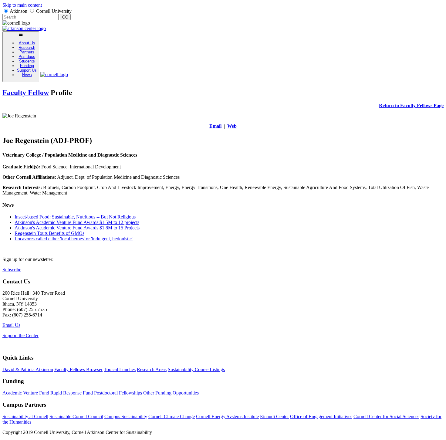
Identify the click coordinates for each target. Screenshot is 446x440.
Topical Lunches (120, 369)
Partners (26, 52)
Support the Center (20, 335)
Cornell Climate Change (171, 416)
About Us (27, 43)
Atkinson (18, 11)
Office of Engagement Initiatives (321, 416)
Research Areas (152, 369)
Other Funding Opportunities (171, 392)
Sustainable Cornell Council (76, 416)
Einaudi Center (274, 416)
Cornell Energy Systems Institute (227, 416)
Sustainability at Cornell (25, 416)
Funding (27, 65)
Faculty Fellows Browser (78, 369)
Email (215, 126)
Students (27, 61)
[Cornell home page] (54, 74)
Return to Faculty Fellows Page (411, 105)
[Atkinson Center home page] (24, 28)
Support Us (27, 70)
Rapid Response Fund (71, 392)
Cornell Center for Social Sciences (386, 416)
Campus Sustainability (125, 416)
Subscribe (11, 269)
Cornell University (54, 11)
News (27, 75)
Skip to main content (22, 5)
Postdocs (27, 56)
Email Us (11, 325)
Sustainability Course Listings (196, 369)
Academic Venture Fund (25, 392)
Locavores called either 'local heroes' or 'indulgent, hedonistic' (74, 238)
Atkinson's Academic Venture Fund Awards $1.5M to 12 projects (77, 222)
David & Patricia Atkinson (27, 369)
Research (27, 47)
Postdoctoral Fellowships (118, 392)
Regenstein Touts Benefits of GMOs (49, 233)
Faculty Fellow (25, 92)
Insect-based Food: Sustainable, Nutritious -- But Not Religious (75, 216)
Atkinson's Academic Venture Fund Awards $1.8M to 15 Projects (77, 227)
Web (232, 126)
